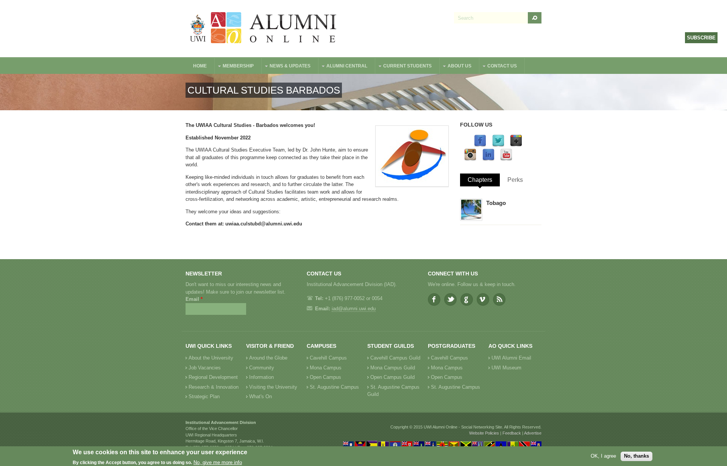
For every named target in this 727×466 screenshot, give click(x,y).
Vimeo (483, 299)
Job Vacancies (205, 368)
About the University (211, 358)
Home (200, 66)
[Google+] (516, 145)
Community (261, 368)
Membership (234, 66)
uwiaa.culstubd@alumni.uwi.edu (263, 224)
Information (261, 377)
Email (194, 299)
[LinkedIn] (488, 159)
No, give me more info (217, 462)
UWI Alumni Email (511, 358)
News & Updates (286, 66)
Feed (499, 299)
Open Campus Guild (392, 377)
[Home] (263, 29)
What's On (260, 396)
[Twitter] (498, 145)
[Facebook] (480, 145)
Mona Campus (326, 368)
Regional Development (213, 377)
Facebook (434, 299)
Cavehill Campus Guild (395, 358)
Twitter (450, 299)
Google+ (466, 299)
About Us (455, 66)
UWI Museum (506, 368)
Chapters (480, 180)
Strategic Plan (204, 396)
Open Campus (325, 377)
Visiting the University (273, 387)
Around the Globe (268, 358)
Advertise (532, 433)
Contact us (498, 66)
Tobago (496, 203)
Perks (515, 180)
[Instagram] (470, 159)
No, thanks (636, 456)
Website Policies (484, 433)
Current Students (404, 66)
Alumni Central (343, 66)
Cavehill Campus (328, 358)
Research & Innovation (214, 387)
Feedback (511, 433)
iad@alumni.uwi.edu (354, 308)
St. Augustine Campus (334, 387)
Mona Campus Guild (392, 368)
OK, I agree (603, 456)
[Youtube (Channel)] (506, 159)
